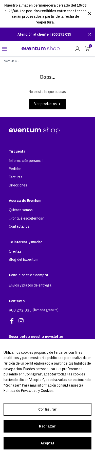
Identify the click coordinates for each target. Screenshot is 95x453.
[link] (77, 49)
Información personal (26, 160)
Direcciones (18, 185)
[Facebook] (12, 321)
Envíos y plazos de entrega (30, 285)
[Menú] (4, 49)
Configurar (47, 409)
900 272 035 (61, 34)
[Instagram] (21, 321)
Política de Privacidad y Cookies (28, 390)
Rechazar (47, 426)
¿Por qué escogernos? (26, 218)
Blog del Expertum (23, 259)
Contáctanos (19, 226)
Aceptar (48, 443)
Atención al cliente (33, 34)
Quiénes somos (21, 210)
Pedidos (15, 168)
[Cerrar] (89, 34)
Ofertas (15, 251)
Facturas (16, 177)
